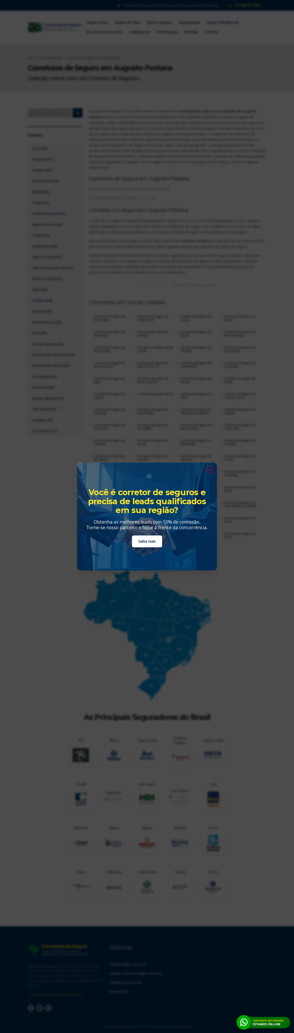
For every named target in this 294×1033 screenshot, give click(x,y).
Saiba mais (147, 541)
